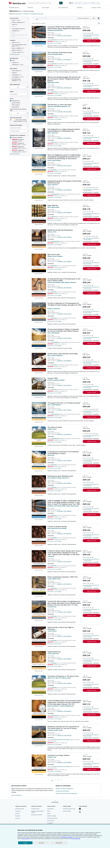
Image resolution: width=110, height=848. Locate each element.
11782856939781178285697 (63, 511)
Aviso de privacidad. (75, 838)
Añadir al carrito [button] (91, 41)
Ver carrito (17, 818)
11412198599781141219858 (63, 111)
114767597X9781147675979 (63, 385)
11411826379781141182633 (63, 338)
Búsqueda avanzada (14, 7)
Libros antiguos (45, 7)
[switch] (11, 120)
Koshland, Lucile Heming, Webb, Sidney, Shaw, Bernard (63, 506)
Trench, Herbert (52, 631)
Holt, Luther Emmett (54, 333)
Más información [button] (14, 154)
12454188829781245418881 (63, 483)
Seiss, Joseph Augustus (54, 404)
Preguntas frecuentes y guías (69, 808)
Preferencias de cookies (66, 837)
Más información (14, 54)
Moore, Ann (51, 455)
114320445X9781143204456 (63, 762)
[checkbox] (10, 20)
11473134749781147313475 (63, 165)
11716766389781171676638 (63, 612)
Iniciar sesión (78, 3)
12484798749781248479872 (63, 138)
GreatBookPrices (55, 342)
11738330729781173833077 (63, 658)
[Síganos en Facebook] (80, 809)
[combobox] (43, 3)
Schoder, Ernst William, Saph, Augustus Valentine (62, 282)
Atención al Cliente (67, 811)
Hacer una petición (16, 795)
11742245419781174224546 (63, 460)
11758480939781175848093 (63, 261)
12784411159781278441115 (63, 59)
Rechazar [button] (41, 842)
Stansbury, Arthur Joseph (55, 730)
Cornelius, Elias (52, 606)
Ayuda (98, 3)
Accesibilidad (50, 823)
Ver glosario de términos (62, 791)
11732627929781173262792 (63, 561)
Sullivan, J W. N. (52, 232)
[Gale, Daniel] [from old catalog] (57, 528)
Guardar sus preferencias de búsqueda (66, 793)
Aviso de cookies (50, 820)
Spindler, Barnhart (59, 380)
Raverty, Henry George (54, 160)
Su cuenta (85, 3)
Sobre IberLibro (50, 808)
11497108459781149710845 (63, 287)
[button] (34, 18)
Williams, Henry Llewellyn (55, 256)
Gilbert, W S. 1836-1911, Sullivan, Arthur (59, 678)
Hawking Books (55, 194)
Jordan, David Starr (53, 653)
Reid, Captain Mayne (53, 207)
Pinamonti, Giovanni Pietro (55, 30)
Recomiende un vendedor (36, 814)
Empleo (48, 813)
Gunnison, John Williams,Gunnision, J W (59, 106)
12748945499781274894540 (63, 189)
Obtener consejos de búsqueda (64, 788)
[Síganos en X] (80, 812)
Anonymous (51, 556)
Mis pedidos (17, 815)
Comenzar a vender (96, 7)
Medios (48, 811)
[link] (98, 18)
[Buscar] (61, 3)
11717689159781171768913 (63, 410)
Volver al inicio (55, 802)
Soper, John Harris (53, 184)
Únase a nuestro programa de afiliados (37, 811)
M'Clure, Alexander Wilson (55, 54)
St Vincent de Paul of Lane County (60, 739)
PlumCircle (54, 39)
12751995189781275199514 (63, 35)
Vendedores (80, 7)
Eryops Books (55, 715)
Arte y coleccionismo (63, 7)
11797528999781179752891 (63, 313)
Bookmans (54, 169)
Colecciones (30, 7)
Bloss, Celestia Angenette (55, 355)
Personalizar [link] (59, 842)
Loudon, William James (54, 579)
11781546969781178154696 (63, 683)
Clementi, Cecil (52, 757)
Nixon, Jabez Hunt (53, 133)
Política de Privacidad (51, 815)
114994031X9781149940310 (63, 533)
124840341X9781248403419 (63, 360)
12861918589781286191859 (63, 87)
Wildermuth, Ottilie (53, 82)
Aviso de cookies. (26, 838)
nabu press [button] (19, 14)
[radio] (10, 62)
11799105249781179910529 (63, 735)
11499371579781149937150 (63, 636)
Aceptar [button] (25, 842)
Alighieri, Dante (52, 429)
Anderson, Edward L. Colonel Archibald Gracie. (61, 706)
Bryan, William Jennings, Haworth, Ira (58, 478)
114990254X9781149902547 (63, 711)
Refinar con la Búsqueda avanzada (33, 14)
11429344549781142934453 (63, 212)
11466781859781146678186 (63, 434)
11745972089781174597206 (63, 237)
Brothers (50, 380)
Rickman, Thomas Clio (54, 308)
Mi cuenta (17, 813)
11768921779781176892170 (63, 584)
